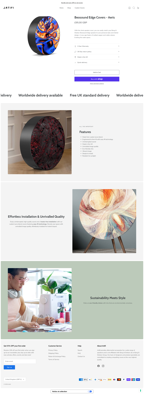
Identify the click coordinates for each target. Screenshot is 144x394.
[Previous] (53, 2)
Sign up (9, 367)
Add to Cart (97, 72)
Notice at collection (59, 391)
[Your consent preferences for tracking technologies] (140, 390)
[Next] (90, 2)
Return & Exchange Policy (56, 356)
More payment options (97, 83)
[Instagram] (103, 366)
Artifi (9, 384)
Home (61, 8)
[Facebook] (98, 366)
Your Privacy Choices (78, 391)
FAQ (79, 353)
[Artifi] (9, 8)
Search (80, 350)
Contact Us (81, 356)
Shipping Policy (53, 353)
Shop (69, 8)
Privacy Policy (53, 350)
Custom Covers (80, 8)
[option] (44, 36)
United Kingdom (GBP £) (13, 379)
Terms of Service (53, 359)
